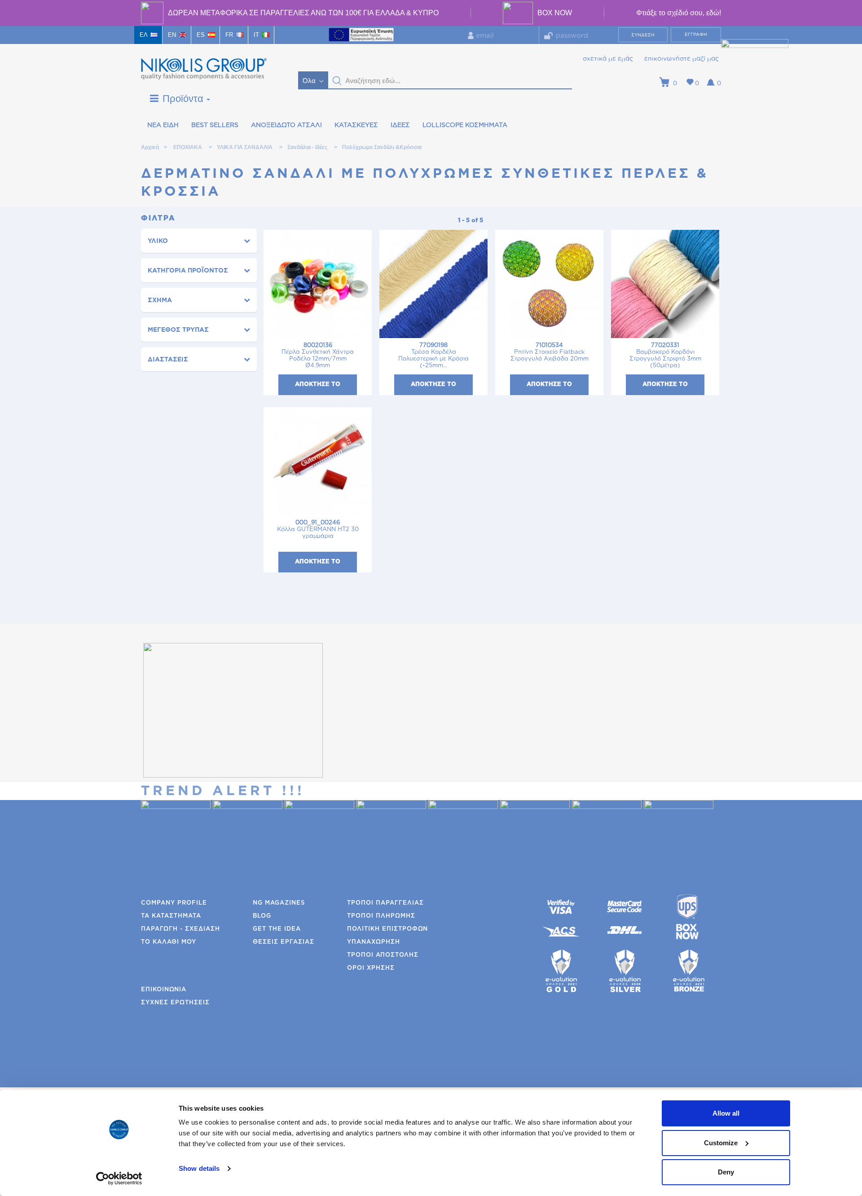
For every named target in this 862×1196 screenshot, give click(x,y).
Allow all (725, 1113)
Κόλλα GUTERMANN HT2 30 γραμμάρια (318, 529)
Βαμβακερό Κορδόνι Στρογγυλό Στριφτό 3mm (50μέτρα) (665, 356)
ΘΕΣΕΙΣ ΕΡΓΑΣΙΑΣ (283, 942)
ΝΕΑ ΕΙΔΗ (163, 125)
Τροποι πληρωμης (381, 916)
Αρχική (149, 147)
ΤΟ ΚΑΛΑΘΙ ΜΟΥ (168, 942)
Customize (721, 1143)
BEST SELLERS (214, 125)
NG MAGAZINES (279, 903)
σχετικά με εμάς (608, 59)
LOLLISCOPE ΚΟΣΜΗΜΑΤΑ (464, 125)
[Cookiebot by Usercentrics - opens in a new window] (119, 1178)
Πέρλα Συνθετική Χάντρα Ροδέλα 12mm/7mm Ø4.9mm (317, 356)
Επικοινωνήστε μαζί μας (681, 59)
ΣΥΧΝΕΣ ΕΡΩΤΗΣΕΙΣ (175, 1003)
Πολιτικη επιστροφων (387, 929)
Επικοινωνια (163, 990)
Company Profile (174, 903)
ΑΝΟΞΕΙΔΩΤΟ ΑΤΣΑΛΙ (286, 125)
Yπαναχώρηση (373, 942)
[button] (337, 80)
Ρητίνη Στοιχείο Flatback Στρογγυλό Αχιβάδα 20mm (549, 352)
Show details (199, 1168)
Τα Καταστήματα (171, 916)
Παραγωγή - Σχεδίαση (180, 929)
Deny (726, 1172)
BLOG (262, 916)
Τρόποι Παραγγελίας (385, 903)
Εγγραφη (696, 34)
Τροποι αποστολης (382, 955)
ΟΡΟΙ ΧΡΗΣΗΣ (371, 968)
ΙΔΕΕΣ (400, 125)
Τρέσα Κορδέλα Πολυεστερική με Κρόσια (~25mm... (433, 356)
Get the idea (277, 929)
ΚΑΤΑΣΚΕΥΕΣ (356, 125)
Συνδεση (643, 35)
